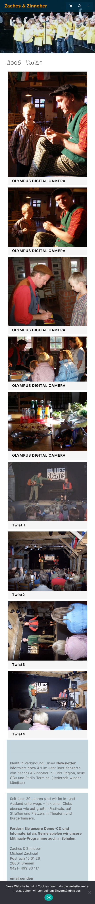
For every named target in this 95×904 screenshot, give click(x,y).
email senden (21, 878)
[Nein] (89, 892)
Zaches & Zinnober (25, 5)
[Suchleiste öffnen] (79, 6)
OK (49, 897)
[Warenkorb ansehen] (70, 6)
